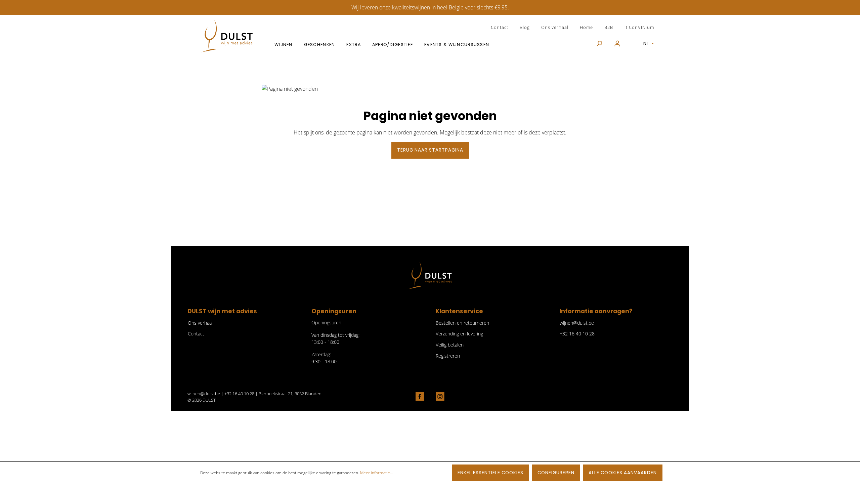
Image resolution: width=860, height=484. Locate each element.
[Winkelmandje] (632, 40)
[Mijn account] (617, 44)
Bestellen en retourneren (462, 323)
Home (586, 27)
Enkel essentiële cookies (490, 473)
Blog (525, 27)
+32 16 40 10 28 (577, 333)
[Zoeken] (599, 44)
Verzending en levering (459, 333)
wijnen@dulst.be (577, 323)
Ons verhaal (554, 27)
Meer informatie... (376, 473)
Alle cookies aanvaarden (623, 473)
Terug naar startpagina (430, 150)
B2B (608, 27)
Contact (499, 27)
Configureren (556, 473)
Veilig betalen (450, 344)
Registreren (448, 356)
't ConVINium (639, 27)
